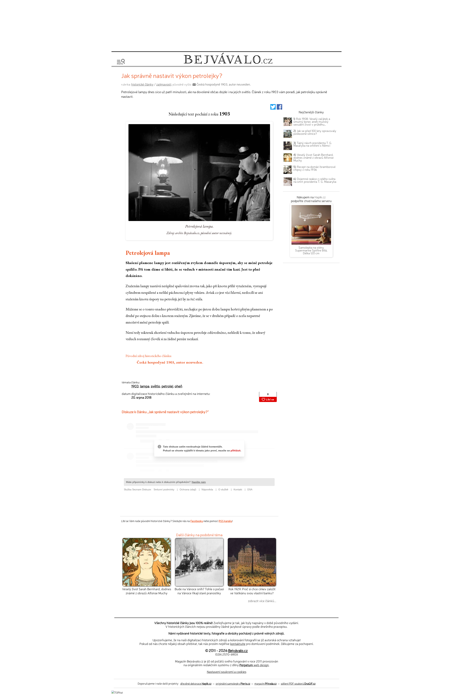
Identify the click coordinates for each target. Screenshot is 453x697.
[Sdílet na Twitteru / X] (273, 108)
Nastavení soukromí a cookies (226, 672)
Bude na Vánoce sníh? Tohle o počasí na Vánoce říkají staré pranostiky (199, 591)
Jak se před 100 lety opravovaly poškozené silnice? (314, 132)
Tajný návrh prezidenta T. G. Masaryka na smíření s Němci (312, 144)
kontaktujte (237, 644)
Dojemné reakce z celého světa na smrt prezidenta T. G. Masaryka (314, 180)
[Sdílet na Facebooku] (279, 108)
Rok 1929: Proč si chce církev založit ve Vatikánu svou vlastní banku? (252, 591)
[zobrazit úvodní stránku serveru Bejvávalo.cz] (228, 63)
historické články (142, 84)
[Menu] (121, 62)
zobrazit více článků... (262, 601)
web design (254, 665)
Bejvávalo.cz (238, 650)
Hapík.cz (320, 197)
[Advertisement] (226, 25)
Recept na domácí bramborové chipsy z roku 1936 (314, 168)
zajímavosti (163, 84)
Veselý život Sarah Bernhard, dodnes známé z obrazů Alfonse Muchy (146, 591)
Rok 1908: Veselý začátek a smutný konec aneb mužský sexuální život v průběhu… (311, 121)
